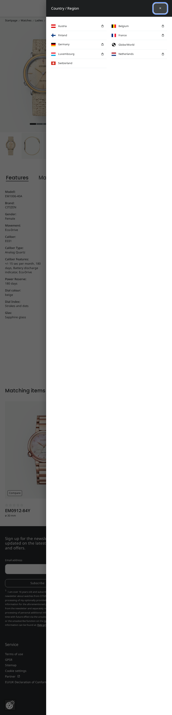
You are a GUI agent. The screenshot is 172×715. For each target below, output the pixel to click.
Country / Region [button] (65, 8)
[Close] (160, 8)
